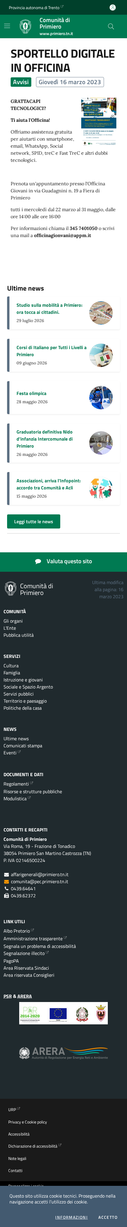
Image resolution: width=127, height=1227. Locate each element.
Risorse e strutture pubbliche (33, 791)
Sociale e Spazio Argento (28, 686)
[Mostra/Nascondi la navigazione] (7, 25)
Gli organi (13, 620)
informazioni (71, 1217)
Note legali (17, 1158)
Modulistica (15, 798)
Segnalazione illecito (24, 953)
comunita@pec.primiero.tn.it (39, 881)
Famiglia (12, 672)
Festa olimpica (31, 393)
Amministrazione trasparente (33, 938)
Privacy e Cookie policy (27, 1122)
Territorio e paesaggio (25, 700)
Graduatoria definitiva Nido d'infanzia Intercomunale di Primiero (45, 438)
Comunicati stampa (23, 745)
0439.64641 (23, 888)
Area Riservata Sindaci (26, 967)
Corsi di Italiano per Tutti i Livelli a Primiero (52, 351)
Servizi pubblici (19, 693)
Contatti (15, 1170)
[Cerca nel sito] (111, 26)
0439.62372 (23, 895)
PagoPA (11, 960)
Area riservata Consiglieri (29, 974)
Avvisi (21, 81)
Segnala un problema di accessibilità (40, 946)
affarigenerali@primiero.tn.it (40, 874)
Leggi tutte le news (33, 521)
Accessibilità (19, 1134)
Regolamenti (16, 783)
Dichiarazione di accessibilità (32, 1146)
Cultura (11, 665)
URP (12, 1109)
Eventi (10, 752)
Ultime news (16, 738)
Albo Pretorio (17, 930)
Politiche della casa (23, 707)
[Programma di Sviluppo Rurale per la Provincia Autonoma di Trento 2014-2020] (63, 1017)
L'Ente (10, 627)
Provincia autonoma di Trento (34, 7)
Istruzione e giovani (23, 679)
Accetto (108, 1217)
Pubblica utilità (19, 634)
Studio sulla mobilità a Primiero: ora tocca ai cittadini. (49, 308)
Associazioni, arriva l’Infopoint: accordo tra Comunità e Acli (49, 484)
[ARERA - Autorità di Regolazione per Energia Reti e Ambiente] (63, 1057)
